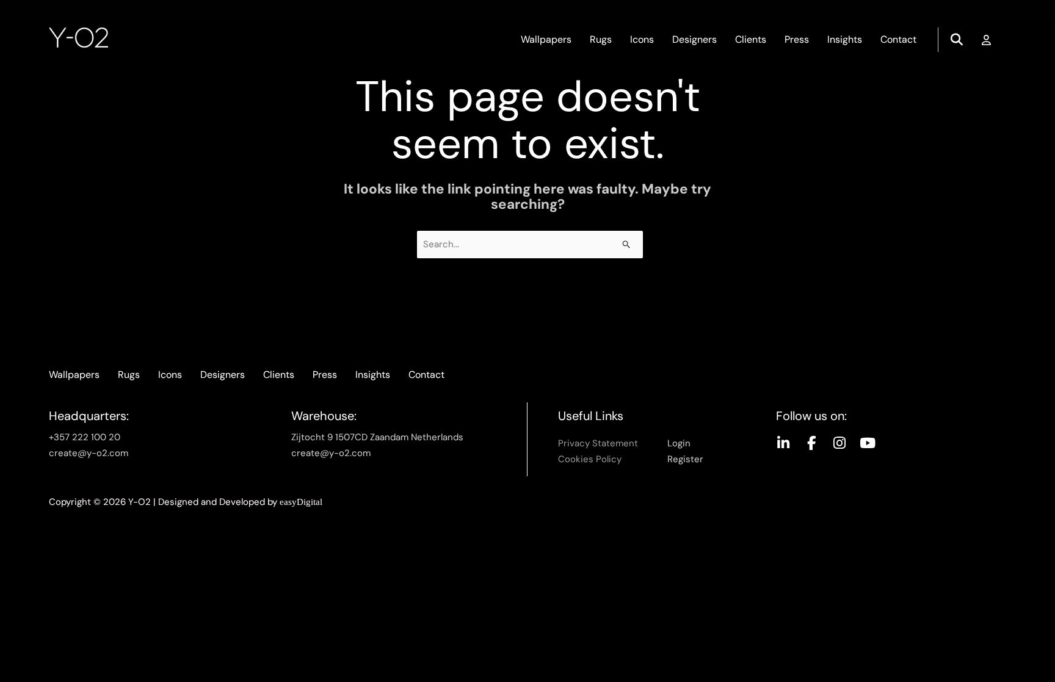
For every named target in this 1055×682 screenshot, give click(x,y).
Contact (898, 39)
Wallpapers (546, 39)
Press (797, 39)
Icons (642, 39)
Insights (844, 39)
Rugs (601, 39)
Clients (750, 39)
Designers (694, 39)
